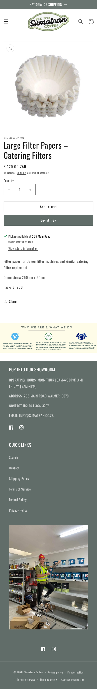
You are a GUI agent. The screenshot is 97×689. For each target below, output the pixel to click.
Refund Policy (18, 499)
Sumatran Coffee (33, 672)
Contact (14, 467)
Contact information (72, 679)
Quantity (9, 180)
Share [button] (13, 301)
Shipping (21, 172)
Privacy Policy (18, 510)
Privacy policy (75, 672)
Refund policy (55, 672)
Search (13, 457)
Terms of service (26, 679)
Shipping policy (48, 679)
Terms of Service (20, 488)
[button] (6, 21)
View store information (23, 248)
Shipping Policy (19, 478)
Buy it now (48, 220)
